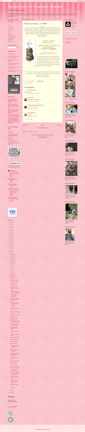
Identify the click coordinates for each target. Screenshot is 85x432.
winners (30, 83)
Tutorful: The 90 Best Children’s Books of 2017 (14, 143)
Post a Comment (29, 119)
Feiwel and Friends (49, 64)
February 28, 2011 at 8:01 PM (32, 101)
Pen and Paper (12, 178)
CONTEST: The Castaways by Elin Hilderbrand (13, 67)
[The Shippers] (74, 80)
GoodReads (10, 131)
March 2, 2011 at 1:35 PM (32, 108)
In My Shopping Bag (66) (15, 361)
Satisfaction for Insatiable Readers (35, 6)
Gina (74, 22)
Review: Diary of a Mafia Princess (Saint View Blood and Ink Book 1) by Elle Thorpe (14, 173)
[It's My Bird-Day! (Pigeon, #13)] (72, 92)
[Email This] (37, 81)
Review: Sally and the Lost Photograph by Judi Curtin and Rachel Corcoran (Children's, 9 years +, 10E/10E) (14, 192)
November (13, 256)
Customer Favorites (11, 36)
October (12, 259)
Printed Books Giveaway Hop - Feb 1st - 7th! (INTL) (13, 71)
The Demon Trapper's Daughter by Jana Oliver (14, 328)
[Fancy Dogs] (69, 77)
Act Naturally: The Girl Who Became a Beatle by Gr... (14, 299)
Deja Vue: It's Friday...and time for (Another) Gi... (15, 367)
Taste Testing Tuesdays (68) (14, 309)
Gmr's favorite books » (73, 99)
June (11, 267)
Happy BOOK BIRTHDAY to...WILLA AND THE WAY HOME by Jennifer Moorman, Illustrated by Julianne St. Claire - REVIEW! (14, 121)
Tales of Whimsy (30, 90)
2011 (28, 83)
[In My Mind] (69, 85)
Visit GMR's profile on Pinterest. (71, 38)
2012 (10, 251)
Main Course (10, 30)
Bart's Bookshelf (12, 184)
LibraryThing (10, 132)
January (12, 388)
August (12, 263)
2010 (10, 390)
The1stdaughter (30, 112)
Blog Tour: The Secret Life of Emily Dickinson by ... (14, 295)
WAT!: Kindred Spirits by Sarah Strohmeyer (15, 373)
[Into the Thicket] (69, 88)
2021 (10, 232)
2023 (10, 228)
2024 (10, 226)
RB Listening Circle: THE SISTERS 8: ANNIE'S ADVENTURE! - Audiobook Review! (13, 101)
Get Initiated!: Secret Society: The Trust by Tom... (14, 377)
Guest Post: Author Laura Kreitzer (15, 335)
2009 (10, 392)
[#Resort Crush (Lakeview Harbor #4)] (72, 76)
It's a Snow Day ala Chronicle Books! (14, 370)
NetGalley (10, 137)
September (13, 261)
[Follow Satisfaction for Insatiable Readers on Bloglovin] (71, 33)
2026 (10, 222)
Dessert (9, 32)
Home (42, 125)
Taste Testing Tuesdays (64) (14, 385)
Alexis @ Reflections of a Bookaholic (34, 105)
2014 (10, 247)
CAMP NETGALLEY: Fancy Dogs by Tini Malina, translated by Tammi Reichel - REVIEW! (14, 115)
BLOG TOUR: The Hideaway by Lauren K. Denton (13, 57)
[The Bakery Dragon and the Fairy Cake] (66, 97)
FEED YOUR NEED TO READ (16, 10)
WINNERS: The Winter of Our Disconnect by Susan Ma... (14, 303)
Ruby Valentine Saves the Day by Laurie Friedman (15, 350)
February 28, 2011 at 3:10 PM (32, 93)
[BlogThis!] (39, 81)
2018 (10, 238)
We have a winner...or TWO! (14, 277)
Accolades (10, 41)
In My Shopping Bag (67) (15, 337)
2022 (10, 230)
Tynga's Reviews (12, 170)
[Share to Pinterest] (42, 81)
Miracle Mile (10, 39)
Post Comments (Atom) (32, 131)
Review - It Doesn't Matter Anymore (14, 199)
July (11, 265)
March (12, 273)
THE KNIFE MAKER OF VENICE (13, 180)
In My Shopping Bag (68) (15, 315)
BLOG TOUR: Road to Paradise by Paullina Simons (14, 64)
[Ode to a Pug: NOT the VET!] (66, 92)
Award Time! (12, 306)
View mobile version (42, 128)
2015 (10, 245)
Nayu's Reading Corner (14, 188)
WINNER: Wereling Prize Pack (15, 312)
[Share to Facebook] (41, 81)
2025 (10, 224)
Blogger (44, 136)
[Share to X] (40, 81)
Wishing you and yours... (14, 339)
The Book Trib (10, 139)
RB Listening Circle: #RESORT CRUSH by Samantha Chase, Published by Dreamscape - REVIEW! (14, 111)
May (11, 269)
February (12, 275)
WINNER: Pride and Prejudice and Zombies (15, 292)
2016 (10, 242)
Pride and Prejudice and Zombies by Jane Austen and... (14, 354)
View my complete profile (73, 26)
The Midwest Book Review (13, 141)
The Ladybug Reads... (13, 197)
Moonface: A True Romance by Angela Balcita (14, 288)
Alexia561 (29, 97)
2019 (10, 236)
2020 (10, 234)
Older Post (59, 125)
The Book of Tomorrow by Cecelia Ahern (14, 280)
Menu (9, 25)
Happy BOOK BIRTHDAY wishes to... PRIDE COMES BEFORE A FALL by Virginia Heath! (13, 106)
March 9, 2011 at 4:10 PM (32, 116)
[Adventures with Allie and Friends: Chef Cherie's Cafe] (69, 93)
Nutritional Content (11, 38)
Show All (18, 202)
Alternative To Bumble (13, 185)
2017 (10, 240)
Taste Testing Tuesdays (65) (14, 358)
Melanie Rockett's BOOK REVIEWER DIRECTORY (13, 135)
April (12, 271)
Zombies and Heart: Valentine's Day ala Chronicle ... (14, 381)
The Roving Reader (11, 54)
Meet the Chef (10, 27)
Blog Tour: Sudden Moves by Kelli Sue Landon (15, 321)
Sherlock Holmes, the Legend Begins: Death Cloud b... (14, 346)
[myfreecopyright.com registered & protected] (14, 407)
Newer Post (25, 125)
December (13, 254)
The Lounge (10, 34)
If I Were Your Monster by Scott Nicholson (14, 324)
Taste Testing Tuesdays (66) (14, 332)
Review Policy (10, 28)
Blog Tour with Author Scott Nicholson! (13, 60)
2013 (10, 249)
